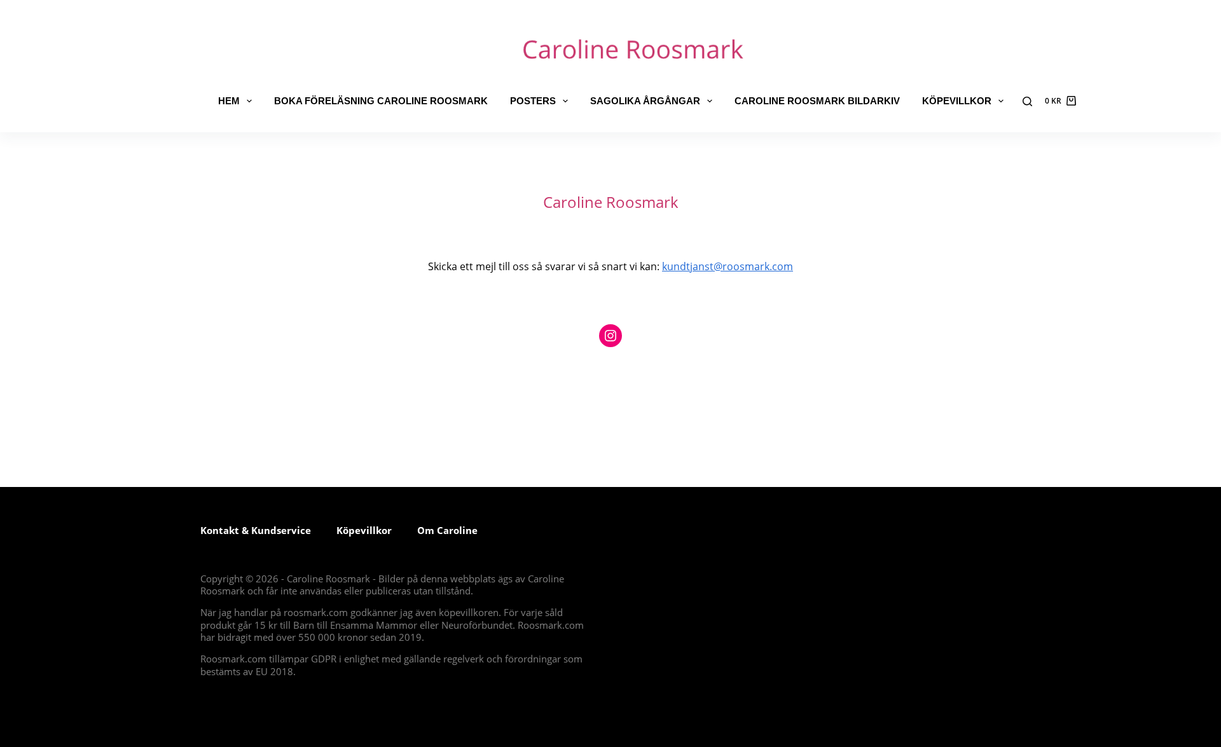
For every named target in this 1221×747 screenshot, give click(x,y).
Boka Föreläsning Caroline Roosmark (381, 100)
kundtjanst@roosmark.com (727, 266)
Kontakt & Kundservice (255, 530)
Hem (229, 100)
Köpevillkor (956, 100)
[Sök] (1027, 101)
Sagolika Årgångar (645, 100)
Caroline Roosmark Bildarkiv (817, 100)
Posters (533, 100)
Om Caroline (447, 530)
